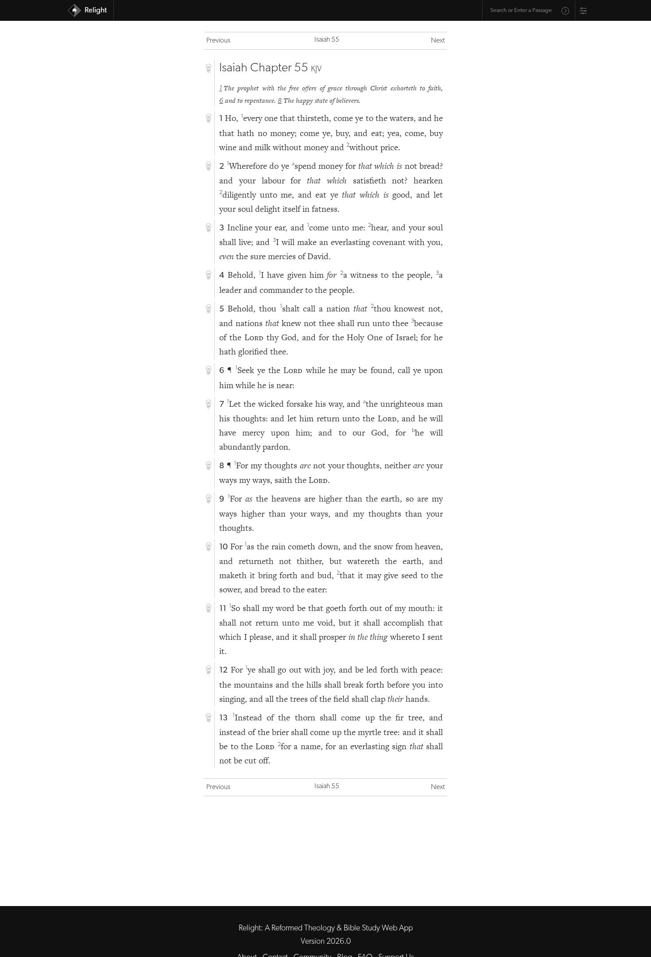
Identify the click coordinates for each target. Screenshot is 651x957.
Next (438, 40)
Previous (218, 40)
